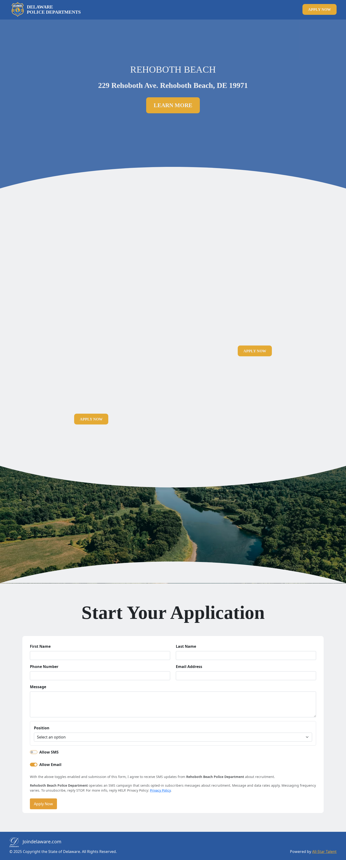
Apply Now (43, 803)
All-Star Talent (324, 851)
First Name (40, 646)
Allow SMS (49, 752)
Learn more (173, 105)
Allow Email (50, 764)
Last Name (186, 646)
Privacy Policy (160, 790)
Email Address (189, 666)
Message (38, 686)
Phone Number (44, 666)
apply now (319, 10)
